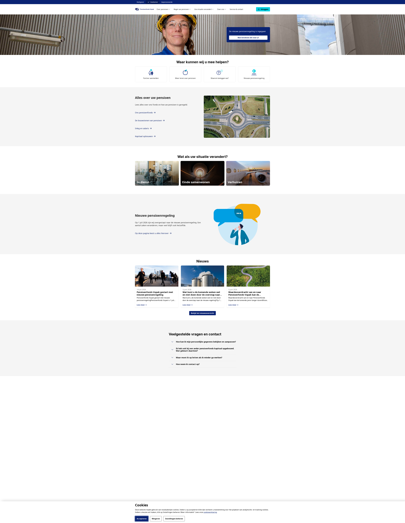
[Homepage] (144, 9)
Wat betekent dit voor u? (248, 37)
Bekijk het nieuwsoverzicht (202, 313)
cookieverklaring (210, 512)
